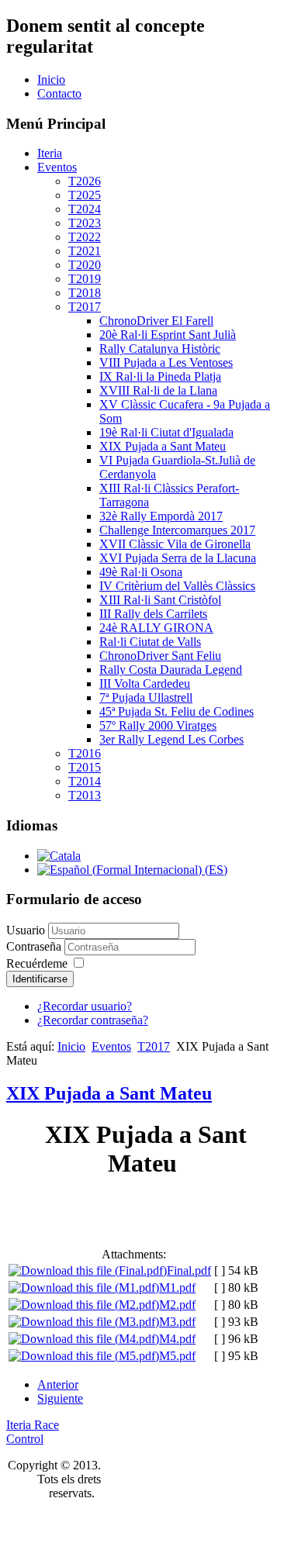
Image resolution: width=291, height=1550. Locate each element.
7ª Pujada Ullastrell (145, 697)
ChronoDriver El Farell (156, 320)
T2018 (84, 292)
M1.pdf (177, 1287)
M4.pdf (177, 1338)
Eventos (57, 167)
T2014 (84, 781)
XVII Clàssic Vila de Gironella (175, 544)
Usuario (25, 930)
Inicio (51, 79)
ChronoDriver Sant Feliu (160, 655)
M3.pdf (177, 1321)
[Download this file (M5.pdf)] (84, 1355)
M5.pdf (177, 1355)
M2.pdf (177, 1304)
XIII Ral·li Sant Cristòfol (160, 599)
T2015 (84, 767)
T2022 (84, 236)
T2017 (84, 306)
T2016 (84, 753)
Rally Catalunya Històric (159, 348)
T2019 (84, 278)
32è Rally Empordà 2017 (161, 516)
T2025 (84, 195)
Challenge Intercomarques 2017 (177, 530)
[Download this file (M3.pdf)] (84, 1321)
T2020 (84, 264)
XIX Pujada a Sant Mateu (162, 446)
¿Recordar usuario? (84, 1006)
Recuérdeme (37, 963)
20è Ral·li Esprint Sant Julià (167, 334)
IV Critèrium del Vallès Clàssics (177, 585)
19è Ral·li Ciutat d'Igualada (166, 432)
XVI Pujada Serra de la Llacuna (177, 557)
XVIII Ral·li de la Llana (158, 390)
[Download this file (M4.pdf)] (84, 1338)
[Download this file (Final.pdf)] (88, 1270)
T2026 (84, 181)
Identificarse (40, 979)
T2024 (84, 209)
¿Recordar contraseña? (92, 1020)
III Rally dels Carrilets (153, 613)
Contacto (59, 93)
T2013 (84, 795)
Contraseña (35, 946)
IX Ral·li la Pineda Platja (160, 376)
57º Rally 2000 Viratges (158, 725)
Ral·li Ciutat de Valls (150, 641)
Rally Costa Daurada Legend (170, 669)
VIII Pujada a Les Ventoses (166, 362)
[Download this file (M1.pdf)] (84, 1287)
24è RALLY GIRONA (156, 627)
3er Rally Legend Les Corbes (171, 739)
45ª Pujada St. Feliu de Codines (176, 711)
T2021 (84, 250)
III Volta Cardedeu (144, 683)
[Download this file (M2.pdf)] (84, 1304)
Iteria (49, 153)
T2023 (84, 223)
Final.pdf (189, 1270)
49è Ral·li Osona (140, 571)
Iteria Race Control (32, 1431)
